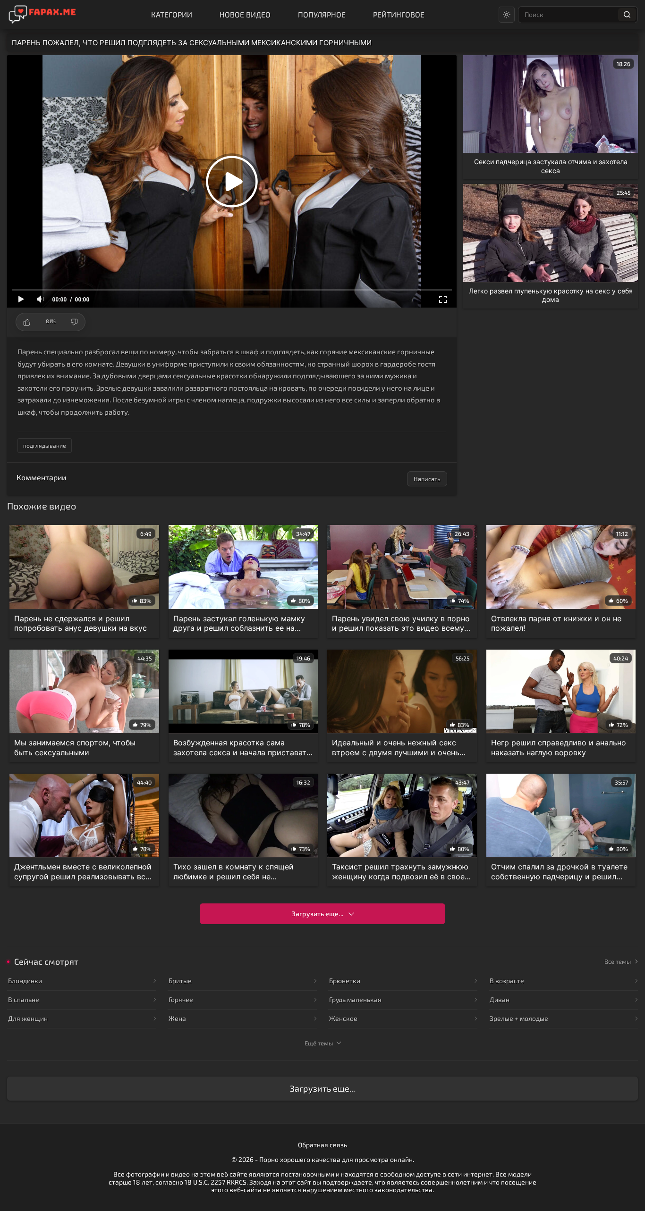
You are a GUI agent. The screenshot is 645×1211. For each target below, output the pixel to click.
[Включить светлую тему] (507, 15)
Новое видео (245, 14)
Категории (171, 14)
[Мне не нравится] (73, 322)
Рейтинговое (398, 14)
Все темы (617, 961)
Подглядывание (44, 445)
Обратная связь (322, 1145)
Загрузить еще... (317, 914)
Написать (427, 479)
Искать (627, 14)
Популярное (322, 14)
